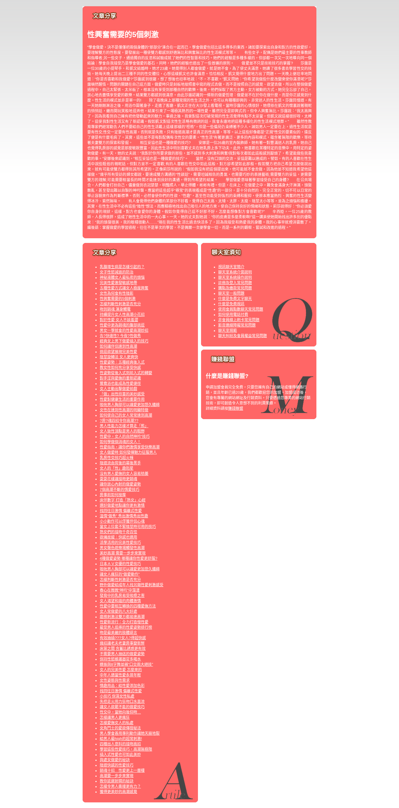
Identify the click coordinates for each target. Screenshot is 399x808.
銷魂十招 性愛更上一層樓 (122, 770)
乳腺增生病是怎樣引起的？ (122, 267)
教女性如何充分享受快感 (120, 367)
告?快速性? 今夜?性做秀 (120, 336)
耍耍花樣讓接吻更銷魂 (118, 479)
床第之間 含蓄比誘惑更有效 (123, 648)
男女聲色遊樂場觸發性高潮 (122, 548)
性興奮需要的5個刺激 (118, 299)
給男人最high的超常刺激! (121, 739)
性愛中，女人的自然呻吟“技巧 (125, 436)
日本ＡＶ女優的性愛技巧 (120, 564)
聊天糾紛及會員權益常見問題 (242, 336)
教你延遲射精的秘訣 (116, 781)
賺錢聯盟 (235, 408)
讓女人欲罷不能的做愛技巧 (122, 707)
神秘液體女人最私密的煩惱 (122, 277)
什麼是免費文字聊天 (235, 299)
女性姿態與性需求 (115, 680)
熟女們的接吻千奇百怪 (118, 532)
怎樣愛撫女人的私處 (116, 723)
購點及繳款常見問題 (235, 288)
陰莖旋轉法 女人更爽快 (119, 357)
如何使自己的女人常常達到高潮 (126, 415)
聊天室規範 (227, 330)
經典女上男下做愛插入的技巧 (124, 341)
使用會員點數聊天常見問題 (240, 309)
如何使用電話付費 (233, 314)
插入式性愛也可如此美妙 (120, 754)
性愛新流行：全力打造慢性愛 (124, 622)
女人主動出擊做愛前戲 (118, 389)
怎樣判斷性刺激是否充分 (120, 304)
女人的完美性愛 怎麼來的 (121, 670)
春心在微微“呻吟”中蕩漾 (120, 590)
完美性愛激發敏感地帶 (118, 283)
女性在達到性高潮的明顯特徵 (124, 410)
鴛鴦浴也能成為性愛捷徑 (120, 383)
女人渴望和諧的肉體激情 (120, 601)
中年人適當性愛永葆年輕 (120, 675)
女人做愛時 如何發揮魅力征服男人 (128, 452)
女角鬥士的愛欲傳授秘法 (120, 728)
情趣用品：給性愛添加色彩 (122, 686)
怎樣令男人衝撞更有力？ (120, 786)
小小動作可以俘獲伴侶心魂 (122, 521)
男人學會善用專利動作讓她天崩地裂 (130, 733)
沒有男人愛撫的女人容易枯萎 (124, 474)
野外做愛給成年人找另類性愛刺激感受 (131, 585)
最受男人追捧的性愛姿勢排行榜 (126, 627)
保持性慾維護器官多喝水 (120, 659)
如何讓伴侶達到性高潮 (118, 346)
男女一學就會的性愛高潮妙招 (124, 330)
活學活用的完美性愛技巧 (120, 542)
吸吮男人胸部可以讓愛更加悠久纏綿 (130, 405)
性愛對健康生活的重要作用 (122, 399)
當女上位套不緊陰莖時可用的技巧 (128, 527)
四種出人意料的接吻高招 (120, 744)
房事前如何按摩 (113, 495)
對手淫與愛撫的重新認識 (120, 378)
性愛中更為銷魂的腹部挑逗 (122, 325)
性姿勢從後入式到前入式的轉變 (126, 373)
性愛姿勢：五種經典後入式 (122, 362)
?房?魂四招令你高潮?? (119, 421)
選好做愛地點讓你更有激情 (122, 505)
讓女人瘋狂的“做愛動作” (120, 574)
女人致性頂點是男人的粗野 (122, 431)
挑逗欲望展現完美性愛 (118, 352)
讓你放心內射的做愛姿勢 (120, 484)
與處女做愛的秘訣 (115, 760)
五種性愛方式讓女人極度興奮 (124, 288)
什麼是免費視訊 (231, 304)
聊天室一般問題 (231, 293)
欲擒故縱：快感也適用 (118, 537)
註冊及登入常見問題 (235, 283)
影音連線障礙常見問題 (237, 325)
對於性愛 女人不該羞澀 (119, 320)
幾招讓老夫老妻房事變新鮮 (122, 643)
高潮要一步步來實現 (116, 776)
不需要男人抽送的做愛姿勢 (122, 654)
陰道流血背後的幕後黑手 (120, 463)
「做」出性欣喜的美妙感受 (122, 394)
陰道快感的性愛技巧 (116, 765)
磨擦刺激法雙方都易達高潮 (122, 617)
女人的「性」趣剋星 (116, 468)
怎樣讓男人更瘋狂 (115, 717)
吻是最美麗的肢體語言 (118, 633)
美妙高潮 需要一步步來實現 (123, 553)
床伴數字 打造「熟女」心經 (123, 500)
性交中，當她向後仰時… (120, 712)
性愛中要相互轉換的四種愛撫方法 (128, 606)
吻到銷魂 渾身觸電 (115, 309)
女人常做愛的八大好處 (118, 611)
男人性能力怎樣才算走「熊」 (124, 426)
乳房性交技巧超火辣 (116, 458)
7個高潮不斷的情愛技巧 (119, 489)
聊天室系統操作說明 (235, 277)
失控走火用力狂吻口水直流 (122, 701)
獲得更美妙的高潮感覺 (118, 792)
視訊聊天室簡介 (231, 267)
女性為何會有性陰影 (116, 293)
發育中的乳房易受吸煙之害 (122, 595)
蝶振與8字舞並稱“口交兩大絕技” (126, 664)
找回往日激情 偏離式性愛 (121, 511)
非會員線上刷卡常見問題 (238, 320)
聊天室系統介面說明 (235, 272)
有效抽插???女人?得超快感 (123, 638)
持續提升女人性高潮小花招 (122, 314)
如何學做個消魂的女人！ (120, 442)
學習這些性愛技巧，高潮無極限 (126, 749)
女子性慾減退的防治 (116, 272)
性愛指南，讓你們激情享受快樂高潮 (130, 447)
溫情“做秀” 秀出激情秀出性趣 (124, 516)
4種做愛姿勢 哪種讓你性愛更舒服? (128, 558)
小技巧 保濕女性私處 (117, 696)
